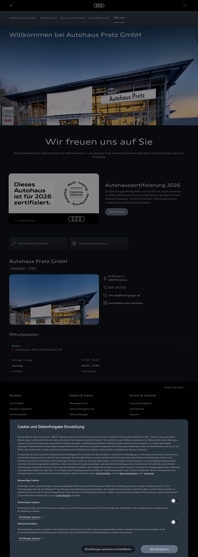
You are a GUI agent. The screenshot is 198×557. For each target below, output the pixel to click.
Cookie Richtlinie (103, 473)
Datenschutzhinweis (128, 473)
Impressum (149, 473)
